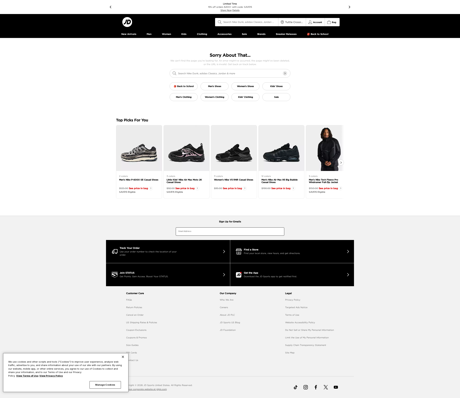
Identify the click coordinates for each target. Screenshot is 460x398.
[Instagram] (305, 387)
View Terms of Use (27, 375)
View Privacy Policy (51, 375)
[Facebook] (316, 387)
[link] (127, 22)
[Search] (220, 22)
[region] (66, 372)
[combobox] (246, 22)
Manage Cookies (105, 384)
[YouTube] (336, 387)
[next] (349, 7)
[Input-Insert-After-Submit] (285, 73)
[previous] (110, 7)
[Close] (123, 357)
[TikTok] (295, 387)
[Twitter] (326, 387)
